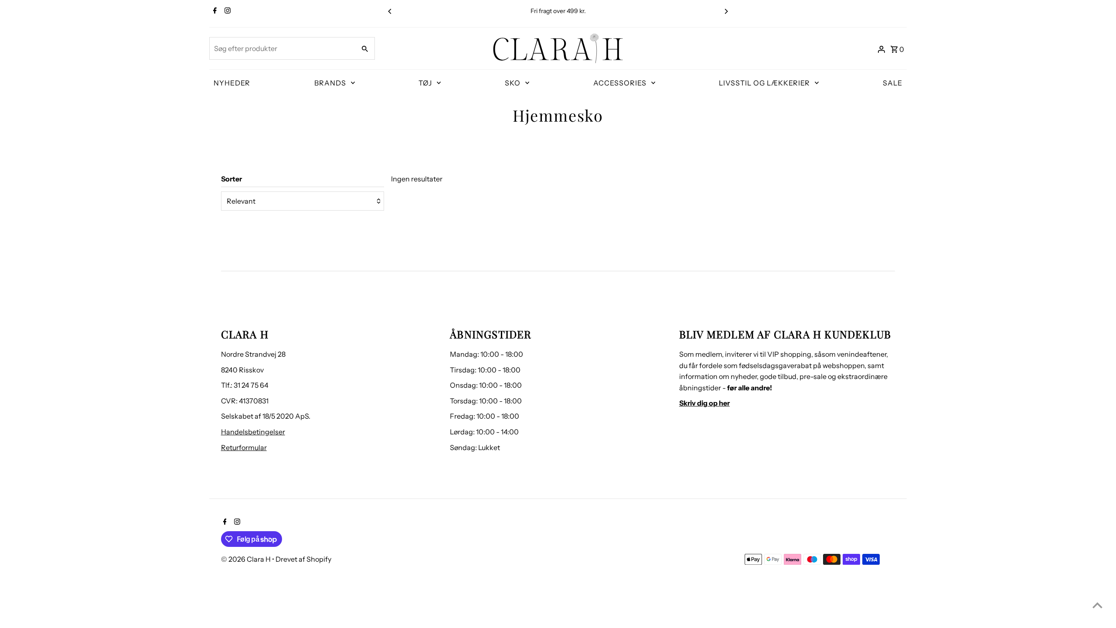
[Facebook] (214, 11)
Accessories (619, 82)
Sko (513, 82)
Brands (330, 82)
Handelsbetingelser (253, 431)
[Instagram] (226, 11)
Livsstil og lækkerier (764, 82)
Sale (892, 82)
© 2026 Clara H (246, 559)
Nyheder (232, 82)
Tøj (425, 82)
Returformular (244, 447)
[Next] (725, 11)
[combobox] (282, 48)
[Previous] (390, 11)
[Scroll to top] (1097, 605)
